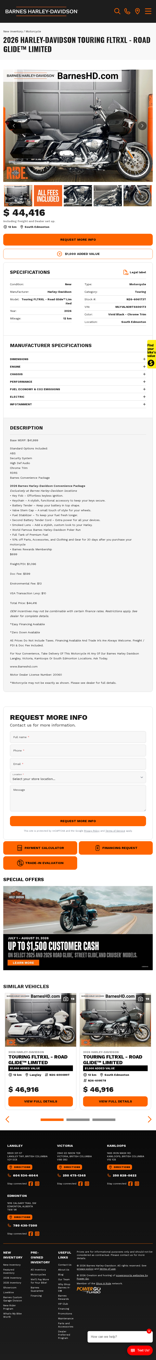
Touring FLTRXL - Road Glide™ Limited (38, 1059)
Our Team (64, 1279)
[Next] (149, 1120)
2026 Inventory (12, 1277)
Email (18, 764)
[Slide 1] (52, 1120)
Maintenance (66, 1318)
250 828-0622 (124, 1175)
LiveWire (8, 1292)
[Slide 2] (77, 1120)
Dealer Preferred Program (64, 1334)
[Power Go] (115, 1290)
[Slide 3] (103, 1120)
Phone (19, 750)
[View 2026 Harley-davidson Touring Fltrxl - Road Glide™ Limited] (18, 195)
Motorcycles (38, 1274)
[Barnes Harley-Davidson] (42, 11)
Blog (60, 1274)
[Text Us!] (140, 1351)
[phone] (127, 11)
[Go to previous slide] (13, 125)
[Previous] (7, 1120)
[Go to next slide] (142, 125)
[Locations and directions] (137, 11)
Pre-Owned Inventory (40, 1257)
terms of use (108, 1268)
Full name (21, 737)
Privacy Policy (92, 831)
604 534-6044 (25, 1175)
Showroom (9, 1287)
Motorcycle (33, 31)
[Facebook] (30, 1183)
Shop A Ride (103, 1283)
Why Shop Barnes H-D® (64, 1287)
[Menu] (148, 11)
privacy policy (85, 1268)
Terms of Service (115, 831)
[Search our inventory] (117, 11)
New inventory (13, 31)
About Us (63, 1269)
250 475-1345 (74, 1175)
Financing (36, 1295)
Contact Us (65, 1264)
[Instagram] (37, 1183)
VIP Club (63, 1303)
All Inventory (38, 1269)
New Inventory (12, 1264)
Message (19, 789)
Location (18, 774)
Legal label (138, 272)
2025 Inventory (12, 1282)
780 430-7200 (25, 1225)
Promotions (65, 1313)
